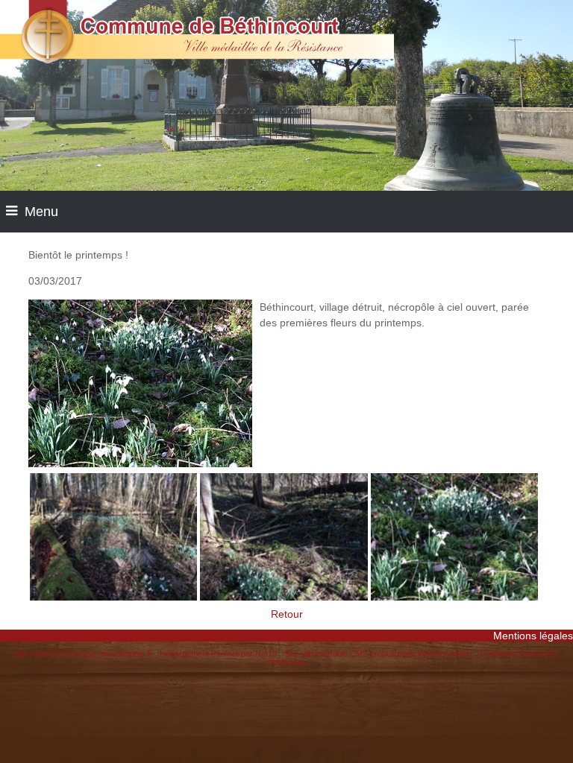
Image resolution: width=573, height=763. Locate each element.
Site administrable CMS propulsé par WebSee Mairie (378, 653)
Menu (41, 211)
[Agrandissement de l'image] (113, 597)
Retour (287, 614)
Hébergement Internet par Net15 (218, 653)
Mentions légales (533, 636)
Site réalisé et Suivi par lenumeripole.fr (83, 653)
